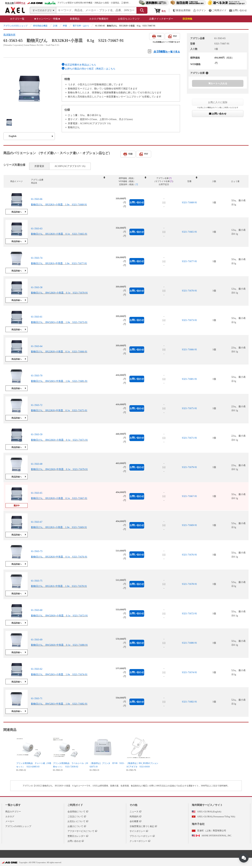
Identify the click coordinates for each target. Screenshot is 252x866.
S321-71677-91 (189, 261)
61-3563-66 (36, 199)
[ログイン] (199, 10)
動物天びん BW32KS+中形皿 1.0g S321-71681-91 (59, 381)
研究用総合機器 (40, 26)
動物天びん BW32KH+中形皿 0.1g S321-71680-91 (59, 645)
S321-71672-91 (189, 613)
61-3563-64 (36, 346)
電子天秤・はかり (81, 26)
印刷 (159, 36)
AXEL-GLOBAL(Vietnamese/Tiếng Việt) (216, 816)
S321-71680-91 (189, 643)
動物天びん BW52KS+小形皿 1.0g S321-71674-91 (59, 674)
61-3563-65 (36, 493)
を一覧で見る (167, 51)
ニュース (134, 811)
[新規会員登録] (181, 10)
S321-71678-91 (189, 584)
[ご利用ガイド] (217, 10)
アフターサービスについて (81, 831)
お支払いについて (76, 821)
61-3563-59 (36, 434)
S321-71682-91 (189, 701)
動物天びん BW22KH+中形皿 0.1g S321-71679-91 (59, 469)
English (12, 136)
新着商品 (75, 18)
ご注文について (75, 816)
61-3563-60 (36, 610)
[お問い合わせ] (238, 10)
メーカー (9, 821)
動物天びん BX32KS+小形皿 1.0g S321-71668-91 (59, 204)
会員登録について (76, 811)
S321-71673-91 (189, 320)
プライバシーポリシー (141, 836)
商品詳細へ (16, 212)
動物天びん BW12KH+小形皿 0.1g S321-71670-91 (59, 292)
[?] (207, 73)
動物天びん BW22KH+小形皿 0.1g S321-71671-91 (59, 440)
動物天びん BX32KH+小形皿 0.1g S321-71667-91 (59, 498)
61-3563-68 (36, 464)
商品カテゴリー (13, 811)
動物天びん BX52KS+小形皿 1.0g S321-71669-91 (59, 527)
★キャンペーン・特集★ (47, 18)
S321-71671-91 (189, 438)
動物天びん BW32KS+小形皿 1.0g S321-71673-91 (59, 322)
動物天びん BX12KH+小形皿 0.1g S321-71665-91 (59, 234)
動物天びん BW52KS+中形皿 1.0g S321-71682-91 (59, 704)
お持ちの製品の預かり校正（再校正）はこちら (90, 68)
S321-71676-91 (189, 554)
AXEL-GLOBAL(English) (209, 811)
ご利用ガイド (75, 805)
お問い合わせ (218, 113)
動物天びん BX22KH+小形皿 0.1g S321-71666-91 (59, 351)
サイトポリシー (137, 831)
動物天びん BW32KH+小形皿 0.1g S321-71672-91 (59, 615)
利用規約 (134, 816)
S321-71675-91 (189, 408)
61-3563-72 (36, 405)
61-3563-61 (36, 316)
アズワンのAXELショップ (15, 26)
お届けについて (75, 826)
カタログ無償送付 (98, 18)
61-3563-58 (36, 287)
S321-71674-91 (189, 672)
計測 (55, 26)
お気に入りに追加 (217, 102)
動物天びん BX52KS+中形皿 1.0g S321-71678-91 (59, 586)
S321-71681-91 (189, 379)
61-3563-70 (36, 375)
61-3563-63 (36, 228)
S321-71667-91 (189, 496)
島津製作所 (9, 34)
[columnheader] (67, 181)
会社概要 (134, 821)
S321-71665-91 (189, 232)
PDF (175, 36)
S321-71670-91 (189, 290)
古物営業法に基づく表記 (142, 826)
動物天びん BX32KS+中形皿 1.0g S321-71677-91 (59, 263)
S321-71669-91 (189, 525)
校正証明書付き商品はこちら (80, 64)
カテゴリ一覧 (17, 18)
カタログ (9, 816)
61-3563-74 (36, 258)
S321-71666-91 (189, 349)
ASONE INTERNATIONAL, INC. (216, 835)
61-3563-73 (36, 551)
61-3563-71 (36, 698)
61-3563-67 (36, 522)
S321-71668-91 (189, 202)
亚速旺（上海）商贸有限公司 (211, 830)
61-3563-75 (36, 581)
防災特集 (187, 18)
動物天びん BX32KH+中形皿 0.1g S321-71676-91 (59, 556)
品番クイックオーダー (161, 18)
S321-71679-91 (189, 467)
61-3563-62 (36, 669)
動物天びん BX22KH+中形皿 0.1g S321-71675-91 (59, 410)
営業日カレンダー (76, 836)
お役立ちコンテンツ (129, 18)
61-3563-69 (36, 639)
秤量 (65, 26)
